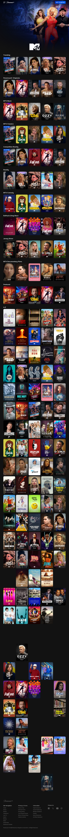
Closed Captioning (37, 809)
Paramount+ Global (7, 824)
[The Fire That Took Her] (22, 485)
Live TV (5, 815)
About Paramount (37, 815)
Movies (5, 811)
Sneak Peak (6, 822)
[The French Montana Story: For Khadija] (47, 485)
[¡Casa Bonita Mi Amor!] (47, 392)
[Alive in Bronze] (22, 336)
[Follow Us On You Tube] (57, 808)
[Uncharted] (9, 782)
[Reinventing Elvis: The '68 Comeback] (22, 671)
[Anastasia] (47, 336)
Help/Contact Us (37, 807)
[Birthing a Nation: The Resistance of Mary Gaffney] (9, 392)
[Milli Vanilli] (60, 615)
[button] (4, 2)
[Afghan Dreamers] (9, 336)
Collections (5, 813)
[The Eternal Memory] (9, 466)
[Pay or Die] (47, 652)
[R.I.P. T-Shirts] (60, 652)
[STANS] (22, 708)
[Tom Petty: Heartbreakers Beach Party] (34, 764)
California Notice (22, 817)
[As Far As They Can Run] (34, 355)
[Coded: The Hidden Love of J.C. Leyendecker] (47, 429)
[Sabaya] (34, 708)
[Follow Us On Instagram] (61, 808)
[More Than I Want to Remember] (9, 634)
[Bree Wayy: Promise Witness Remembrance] (22, 392)
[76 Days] (22, 318)
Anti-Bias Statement (37, 817)
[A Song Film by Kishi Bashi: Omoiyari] (22, 727)
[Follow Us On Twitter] (53, 808)
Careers (35, 813)
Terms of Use (21, 807)
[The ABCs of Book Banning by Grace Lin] (34, 318)
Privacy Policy (21, 811)
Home (4, 807)
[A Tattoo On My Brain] (60, 727)
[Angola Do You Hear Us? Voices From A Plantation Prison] (60, 336)
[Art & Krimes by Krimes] (22, 355)
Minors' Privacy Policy (23, 815)
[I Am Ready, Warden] (47, 522)
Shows (4, 809)
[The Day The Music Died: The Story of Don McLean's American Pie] (34, 448)
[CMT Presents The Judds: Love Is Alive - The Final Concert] (34, 559)
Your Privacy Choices (23, 813)
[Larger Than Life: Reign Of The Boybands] (9, 578)
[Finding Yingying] (9, 485)
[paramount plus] (10, 2)
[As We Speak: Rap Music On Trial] (47, 355)
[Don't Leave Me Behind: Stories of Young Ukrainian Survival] (47, 448)
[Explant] (34, 466)
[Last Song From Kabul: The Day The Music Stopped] (47, 578)
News (4, 820)
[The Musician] (22, 634)
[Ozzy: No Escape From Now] (22, 652)
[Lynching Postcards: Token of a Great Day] (22, 596)
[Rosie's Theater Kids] (60, 671)
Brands (5, 818)
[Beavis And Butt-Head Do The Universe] (34, 373)
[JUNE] (47, 559)
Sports (4, 817)
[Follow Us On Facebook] (49, 808)
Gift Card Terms (21, 809)
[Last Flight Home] (34, 578)
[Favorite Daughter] (60, 466)
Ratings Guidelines (37, 811)
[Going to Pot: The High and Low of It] (34, 503)
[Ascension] (60, 355)
